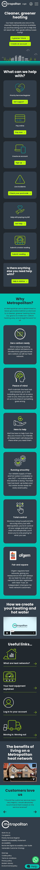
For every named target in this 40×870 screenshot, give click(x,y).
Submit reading (19, 254)
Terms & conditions (9, 858)
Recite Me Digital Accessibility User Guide (17, 846)
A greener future (19, 38)
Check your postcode (18, 193)
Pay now (19, 132)
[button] (36, 4)
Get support (19, 102)
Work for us (6, 833)
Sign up (19, 162)
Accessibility (6, 843)
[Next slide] (35, 812)
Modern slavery (7, 863)
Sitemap (5, 853)
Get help (19, 223)
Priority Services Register (11, 838)
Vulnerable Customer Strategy (13, 848)
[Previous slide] (4, 812)
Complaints (6, 835)
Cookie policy (7, 856)
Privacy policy (7, 861)
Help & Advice (19, 281)
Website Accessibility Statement (14, 840)
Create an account (19, 44)
